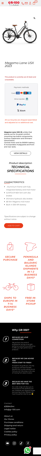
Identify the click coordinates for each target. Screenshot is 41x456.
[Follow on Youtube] (7, 443)
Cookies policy (10, 432)
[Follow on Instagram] (14, 443)
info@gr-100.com (12, 409)
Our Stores (9, 419)
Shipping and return (13, 425)
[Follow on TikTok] (21, 443)
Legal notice (10, 428)
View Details (20, 153)
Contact (8, 403)
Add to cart (14, 226)
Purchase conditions (13, 422)
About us (8, 416)
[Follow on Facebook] (28, 443)
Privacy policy (10, 435)
